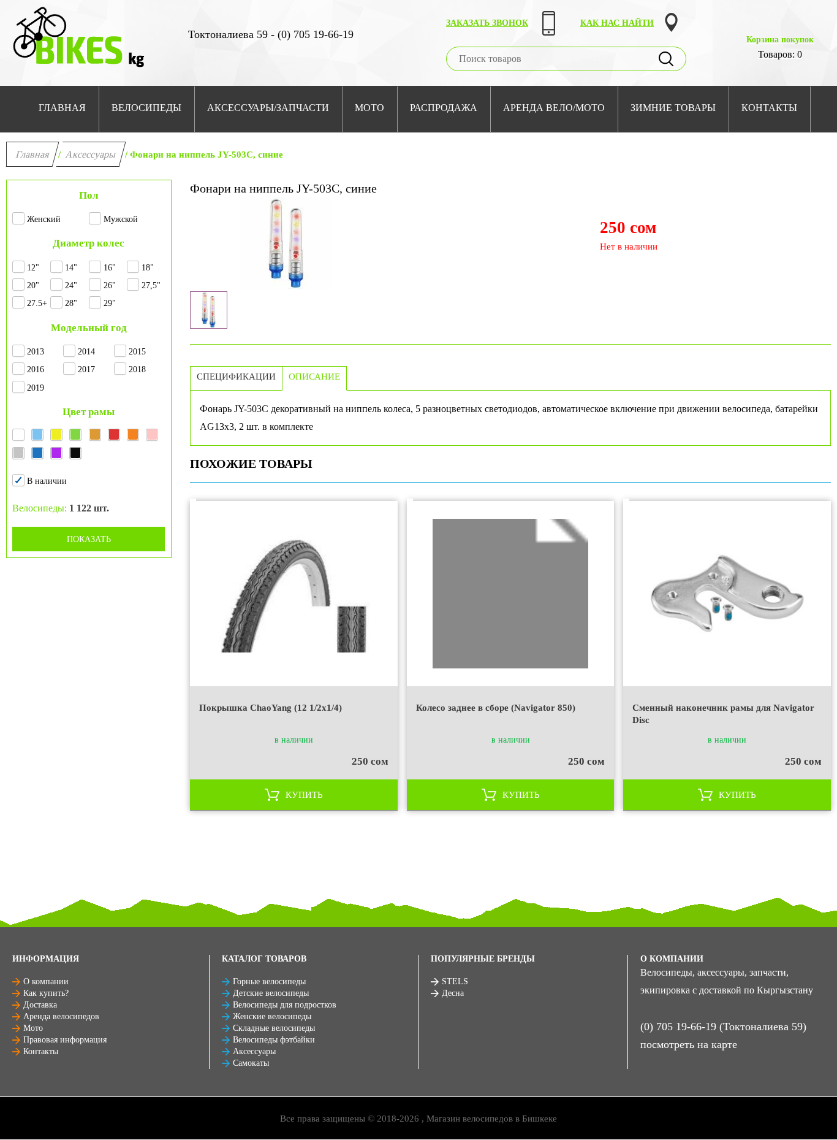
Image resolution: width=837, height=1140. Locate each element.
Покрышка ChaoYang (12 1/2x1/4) (270, 708)
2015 (137, 351)
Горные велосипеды (269, 981)
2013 (35, 351)
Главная (33, 154)
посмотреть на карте (688, 1044)
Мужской (121, 219)
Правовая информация (65, 1039)
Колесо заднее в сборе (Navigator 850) (495, 708)
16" (110, 267)
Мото (33, 1028)
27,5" (151, 285)
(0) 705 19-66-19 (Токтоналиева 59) (723, 1026)
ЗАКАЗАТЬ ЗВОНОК (487, 23)
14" (71, 267)
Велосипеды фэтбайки (274, 1039)
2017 (86, 369)
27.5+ (37, 303)
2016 (35, 369)
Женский (44, 219)
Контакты (40, 1051)
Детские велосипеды (271, 993)
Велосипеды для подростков (284, 1004)
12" (33, 267)
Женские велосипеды (272, 1016)
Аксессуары (91, 154)
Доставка (40, 1004)
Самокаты (251, 1063)
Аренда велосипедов (61, 1016)
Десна (453, 993)
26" (110, 285)
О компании (46, 981)
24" (71, 285)
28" (71, 303)
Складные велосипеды (274, 1028)
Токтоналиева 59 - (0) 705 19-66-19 (271, 34)
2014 (86, 351)
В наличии (47, 481)
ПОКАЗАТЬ (89, 539)
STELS (455, 981)
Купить (304, 795)
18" (148, 267)
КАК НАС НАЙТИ (617, 23)
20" (33, 285)
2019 (35, 387)
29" (110, 303)
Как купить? (46, 993)
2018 (137, 369)
